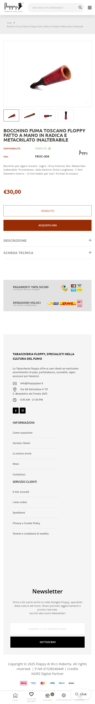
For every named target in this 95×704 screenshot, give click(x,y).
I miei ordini (20, 502)
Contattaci (19, 474)
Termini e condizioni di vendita (31, 533)
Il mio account (21, 492)
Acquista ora (48, 225)
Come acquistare (23, 433)
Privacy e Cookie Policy (26, 523)
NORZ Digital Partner (47, 673)
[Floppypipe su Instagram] (23, 411)
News (16, 464)
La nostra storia (22, 453)
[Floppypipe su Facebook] (16, 411)
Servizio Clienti (21, 443)
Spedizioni (19, 512)
